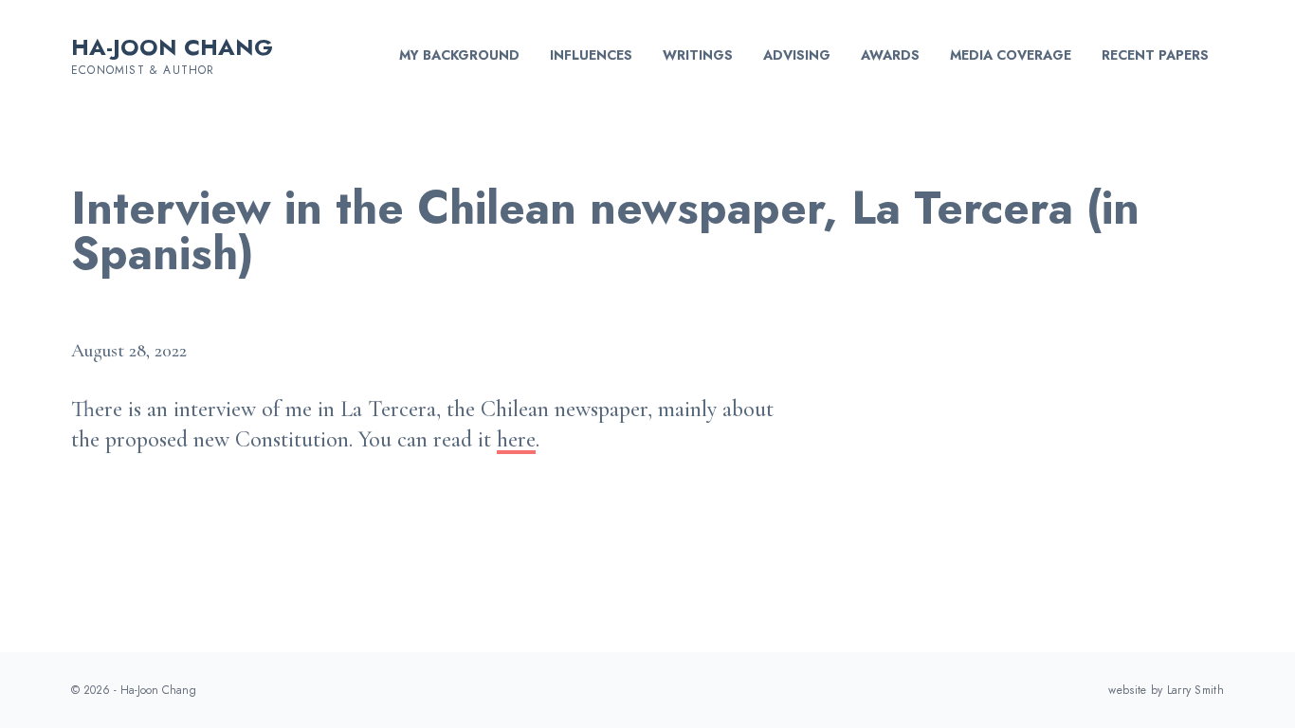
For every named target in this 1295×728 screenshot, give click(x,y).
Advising (796, 55)
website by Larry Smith (1166, 690)
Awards (890, 55)
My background (459, 55)
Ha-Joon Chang (172, 47)
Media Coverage (1010, 55)
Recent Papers (1155, 55)
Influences (591, 55)
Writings (698, 55)
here (516, 439)
